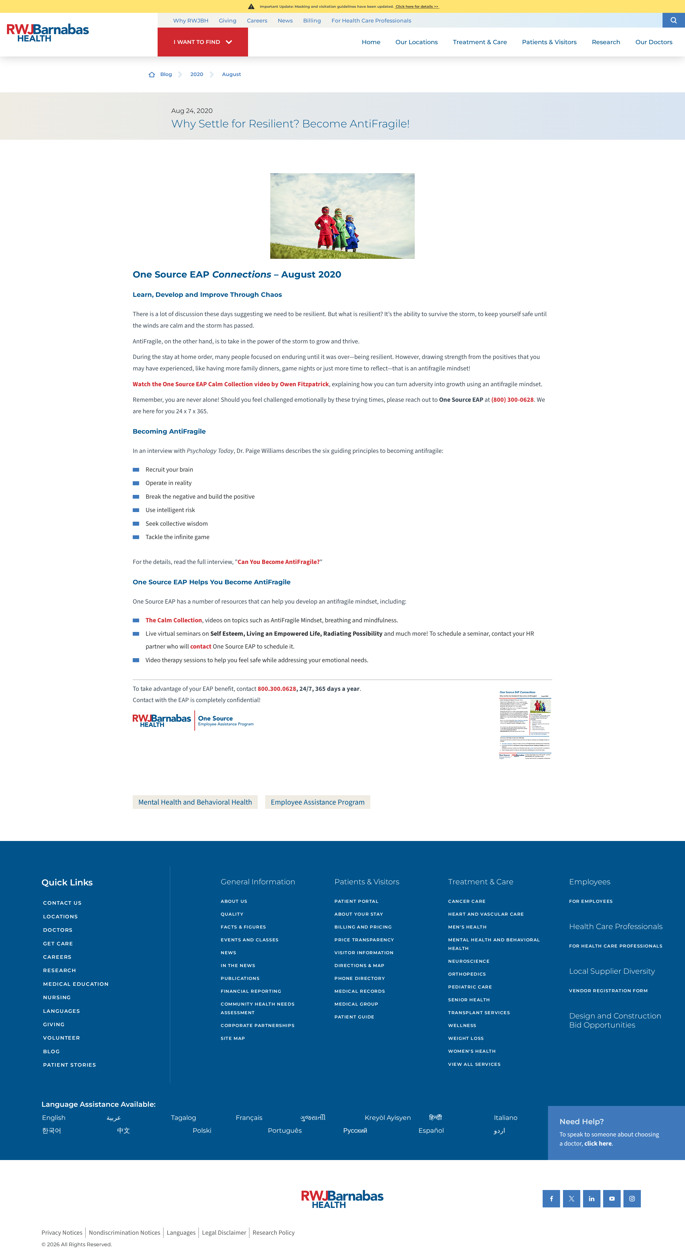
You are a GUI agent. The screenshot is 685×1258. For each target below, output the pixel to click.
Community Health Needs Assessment (258, 1008)
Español (431, 1130)
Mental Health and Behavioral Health (195, 802)
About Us (234, 901)
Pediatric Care (470, 987)
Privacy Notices (61, 1232)
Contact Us (62, 903)
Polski (202, 1130)
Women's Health (472, 1051)
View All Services (474, 1064)
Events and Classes (250, 939)
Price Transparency (364, 939)
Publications (240, 978)
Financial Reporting (251, 991)
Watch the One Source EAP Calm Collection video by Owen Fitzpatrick (231, 384)
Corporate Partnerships (258, 1025)
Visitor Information (364, 952)
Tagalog (183, 1117)
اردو (499, 1130)
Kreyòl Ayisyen (388, 1117)
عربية (113, 1117)
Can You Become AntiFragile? (279, 562)
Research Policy (274, 1232)
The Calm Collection (174, 620)
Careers (257, 20)
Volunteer (61, 1038)
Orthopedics (467, 974)
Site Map (233, 1038)
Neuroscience (469, 961)
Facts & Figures (243, 927)
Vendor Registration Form (608, 990)
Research (59, 970)
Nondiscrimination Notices (124, 1232)
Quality (232, 914)
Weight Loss (466, 1038)
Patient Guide (354, 1017)
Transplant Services (479, 1012)
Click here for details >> (417, 6)
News (285, 20)
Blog (166, 74)
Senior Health (469, 999)
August (231, 74)
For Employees (591, 901)
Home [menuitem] (371, 42)
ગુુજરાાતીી (313, 1117)
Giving (228, 20)
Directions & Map (359, 965)
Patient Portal (356, 901)
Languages (61, 1011)
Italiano (505, 1117)
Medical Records (359, 991)
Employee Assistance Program (318, 802)
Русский (355, 1130)
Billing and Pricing (363, 927)
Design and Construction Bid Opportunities (615, 1020)
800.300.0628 (277, 689)
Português (285, 1130)
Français (249, 1117)
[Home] (79, 35)
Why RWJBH (190, 20)
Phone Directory (359, 978)
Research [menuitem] (606, 42)
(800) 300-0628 (512, 399)
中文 (123, 1130)
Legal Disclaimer (224, 1232)
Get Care (58, 944)
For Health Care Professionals (371, 20)
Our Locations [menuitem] (416, 42)
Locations (60, 917)
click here (598, 1143)
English (54, 1117)
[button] (674, 20)
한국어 (51, 1130)
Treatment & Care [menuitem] (480, 42)
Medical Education (76, 984)
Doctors (58, 930)
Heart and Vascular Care (486, 914)
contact (200, 646)
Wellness (462, 1025)
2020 (197, 74)
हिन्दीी (435, 1117)
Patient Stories (69, 1065)
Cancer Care (467, 901)
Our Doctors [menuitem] (653, 42)
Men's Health (467, 927)
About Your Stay (358, 914)
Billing (312, 20)
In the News (238, 965)
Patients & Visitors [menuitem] (549, 42)
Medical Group (356, 1004)
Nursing (57, 997)
